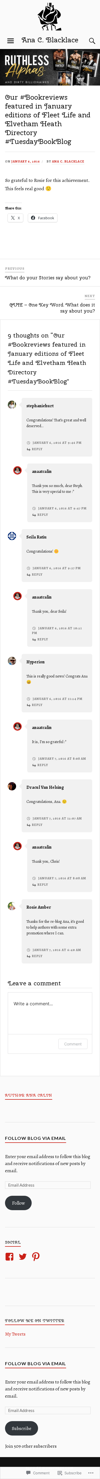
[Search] (86, 41)
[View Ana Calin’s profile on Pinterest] (36, 1256)
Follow (18, 1203)
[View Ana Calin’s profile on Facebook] (10, 1256)
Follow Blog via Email (35, 1138)
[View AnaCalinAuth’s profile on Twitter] (23, 1256)
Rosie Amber (38, 907)
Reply (37, 449)
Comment (73, 1044)
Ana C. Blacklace (50, 40)
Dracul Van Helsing (45, 787)
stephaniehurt (40, 406)
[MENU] (10, 41)
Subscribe (21, 1428)
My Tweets (15, 1334)
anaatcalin (42, 471)
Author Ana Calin (28, 1095)
